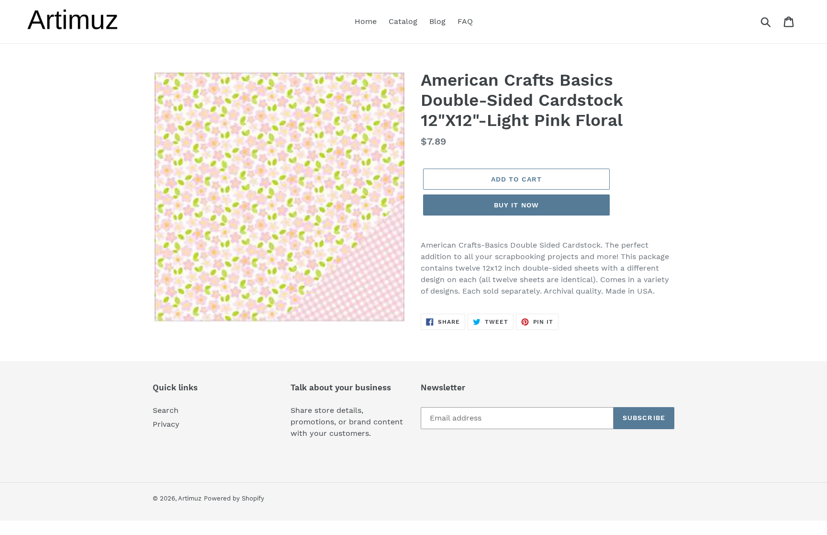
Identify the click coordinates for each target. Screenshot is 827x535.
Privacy (166, 424)
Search (166, 410)
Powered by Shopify (234, 498)
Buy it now (516, 205)
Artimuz (189, 498)
